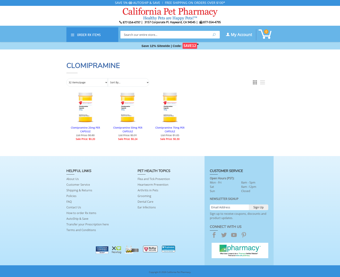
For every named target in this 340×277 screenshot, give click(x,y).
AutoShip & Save (77, 219)
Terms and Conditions (81, 230)
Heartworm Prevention (153, 185)
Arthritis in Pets (148, 190)
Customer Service (78, 185)
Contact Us (73, 207)
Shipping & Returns (79, 190)
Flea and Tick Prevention (154, 179)
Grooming (144, 196)
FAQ (69, 202)
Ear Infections (147, 207)
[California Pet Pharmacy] (170, 13)
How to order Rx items (81, 213)
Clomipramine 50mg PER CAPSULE (127, 129)
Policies (71, 196)
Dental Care (145, 202)
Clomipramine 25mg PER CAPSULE (85, 129)
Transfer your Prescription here (87, 224)
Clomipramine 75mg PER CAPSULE (170, 129)
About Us (72, 179)
